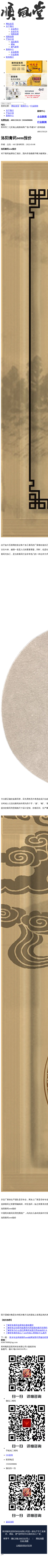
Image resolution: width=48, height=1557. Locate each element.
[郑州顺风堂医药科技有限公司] (23, 19)
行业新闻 (34, 106)
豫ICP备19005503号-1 (20, 1538)
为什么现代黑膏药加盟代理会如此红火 (26, 1330)
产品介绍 (10, 113)
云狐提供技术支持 (24, 1546)
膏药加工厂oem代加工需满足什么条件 (26, 1333)
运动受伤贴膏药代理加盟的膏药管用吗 (26, 1328)
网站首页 (15, 106)
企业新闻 (42, 116)
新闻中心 (25, 106)
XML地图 (24, 1541)
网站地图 (40, 1538)
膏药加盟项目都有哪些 (19, 1325)
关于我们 (10, 110)
